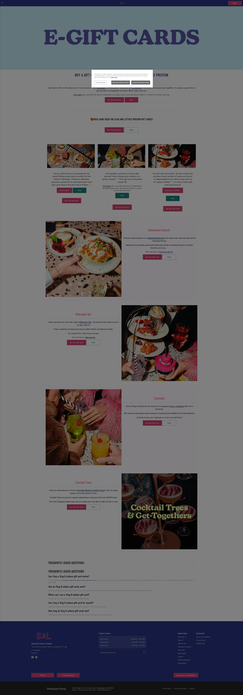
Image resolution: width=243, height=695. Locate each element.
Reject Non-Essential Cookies (120, 82)
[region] (122, 79)
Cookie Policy (113, 77)
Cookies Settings (100, 82)
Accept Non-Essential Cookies (140, 82)
